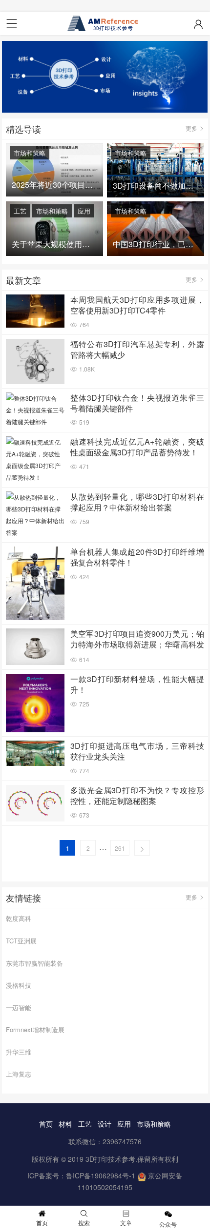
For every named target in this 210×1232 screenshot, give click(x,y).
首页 (46, 1124)
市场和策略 (29, 152)
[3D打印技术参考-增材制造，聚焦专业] (105, 23)
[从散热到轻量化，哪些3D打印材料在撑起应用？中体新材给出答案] (35, 514)
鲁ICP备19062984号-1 (100, 1175)
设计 (104, 1124)
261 (120, 848)
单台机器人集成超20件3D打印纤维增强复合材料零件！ (137, 557)
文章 (126, 1222)
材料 (65, 1124)
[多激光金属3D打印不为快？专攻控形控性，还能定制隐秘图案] (35, 803)
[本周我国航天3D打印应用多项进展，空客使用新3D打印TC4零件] (35, 311)
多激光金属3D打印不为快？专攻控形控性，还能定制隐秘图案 (137, 795)
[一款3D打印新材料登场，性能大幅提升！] (35, 703)
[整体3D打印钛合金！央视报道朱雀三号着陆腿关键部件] (35, 410)
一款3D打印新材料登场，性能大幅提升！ (137, 684)
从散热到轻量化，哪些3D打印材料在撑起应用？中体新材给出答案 (137, 502)
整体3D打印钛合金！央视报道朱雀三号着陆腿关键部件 (137, 403)
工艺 (20, 210)
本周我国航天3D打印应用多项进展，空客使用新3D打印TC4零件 (137, 305)
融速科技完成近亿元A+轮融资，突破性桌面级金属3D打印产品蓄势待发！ (137, 447)
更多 (191, 128)
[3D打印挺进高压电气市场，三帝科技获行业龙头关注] (35, 753)
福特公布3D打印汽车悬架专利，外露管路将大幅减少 (137, 349)
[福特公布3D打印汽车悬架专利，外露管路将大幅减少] (35, 361)
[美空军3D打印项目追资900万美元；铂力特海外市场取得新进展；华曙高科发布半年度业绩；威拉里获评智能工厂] (35, 646)
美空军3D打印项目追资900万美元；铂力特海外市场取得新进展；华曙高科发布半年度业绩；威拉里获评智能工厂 (137, 639)
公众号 (168, 1224)
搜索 (84, 1222)
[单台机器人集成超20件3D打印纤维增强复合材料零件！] (35, 583)
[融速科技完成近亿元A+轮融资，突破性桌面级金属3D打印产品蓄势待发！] (35, 459)
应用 (84, 210)
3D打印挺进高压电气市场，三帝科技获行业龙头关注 (137, 751)
